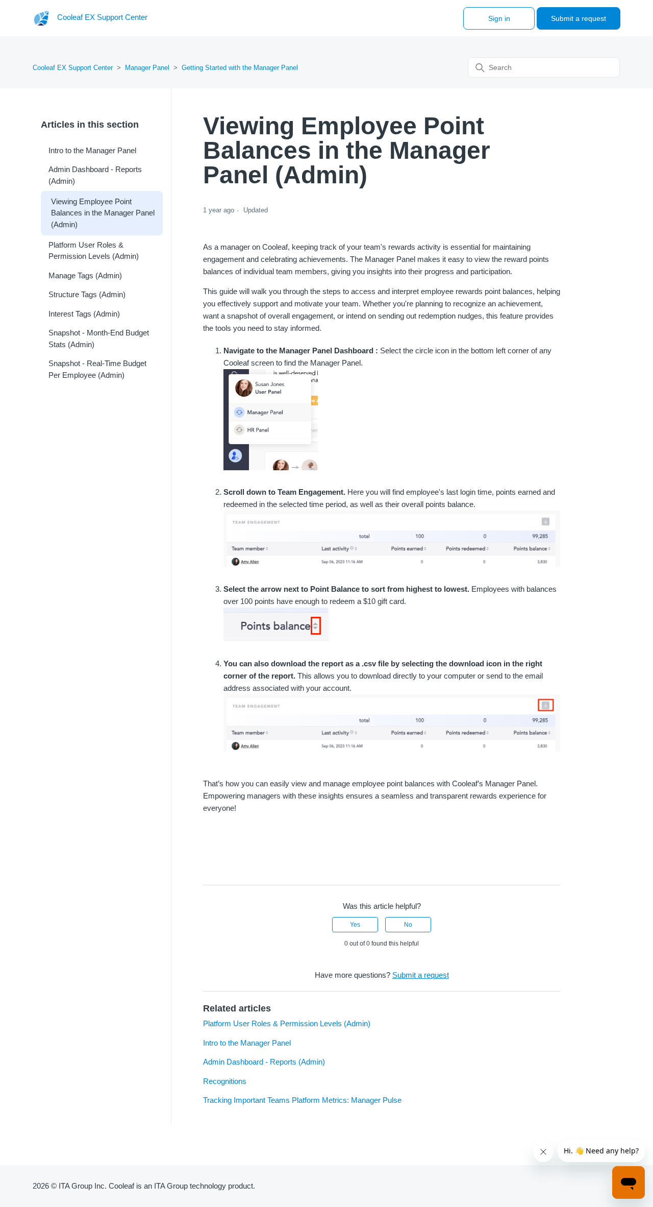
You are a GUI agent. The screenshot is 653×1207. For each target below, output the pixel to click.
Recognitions (224, 1081)
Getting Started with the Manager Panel (240, 67)
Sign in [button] (499, 18)
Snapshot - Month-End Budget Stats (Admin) (98, 338)
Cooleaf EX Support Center (73, 67)
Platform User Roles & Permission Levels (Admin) (93, 250)
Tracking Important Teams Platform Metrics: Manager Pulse (302, 1100)
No (408, 924)
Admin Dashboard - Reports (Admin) (95, 175)
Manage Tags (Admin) (85, 275)
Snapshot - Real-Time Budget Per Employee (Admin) (97, 369)
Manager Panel (147, 67)
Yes (355, 924)
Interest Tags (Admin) (84, 313)
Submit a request (578, 18)
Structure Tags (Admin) (86, 294)
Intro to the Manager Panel (92, 150)
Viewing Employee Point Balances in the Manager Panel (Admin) (103, 213)
